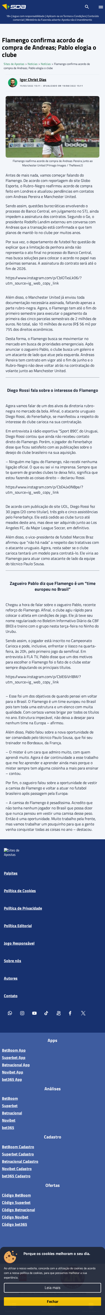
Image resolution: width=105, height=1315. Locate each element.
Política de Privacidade (23, 908)
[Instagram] (22, 1013)
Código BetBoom (16, 1195)
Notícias (46, 64)
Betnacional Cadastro (20, 1161)
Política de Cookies (20, 890)
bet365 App (12, 1079)
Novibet (8, 1120)
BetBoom (10, 1098)
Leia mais (52, 1287)
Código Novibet (15, 1217)
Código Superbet (16, 1202)
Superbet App (13, 1057)
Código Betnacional (18, 1210)
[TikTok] (47, 1013)
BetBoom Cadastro (18, 1147)
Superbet (10, 1106)
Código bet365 (14, 1224)
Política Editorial (18, 925)
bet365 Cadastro (16, 1176)
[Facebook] (71, 1013)
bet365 (8, 1127)
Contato (11, 995)
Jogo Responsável (19, 943)
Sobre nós (12, 960)
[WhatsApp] (10, 1013)
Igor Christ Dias (33, 79)
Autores (11, 978)
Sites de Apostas (14, 64)
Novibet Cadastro (17, 1169)
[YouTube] (34, 1013)
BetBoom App (14, 1050)
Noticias (33, 64)
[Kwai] (59, 1013)
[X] (83, 1013)
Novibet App (12, 1072)
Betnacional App (16, 1065)
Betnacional (12, 1113)
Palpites (11, 873)
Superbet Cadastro (18, 1154)
